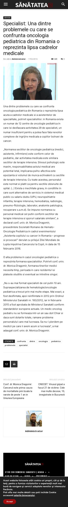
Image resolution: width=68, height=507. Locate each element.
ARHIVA (7, 18)
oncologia (43, 341)
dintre (32, 341)
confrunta (21, 341)
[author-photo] (34, 426)
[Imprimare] (14, 364)
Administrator (19, 59)
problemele (10, 345)
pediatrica (56, 341)
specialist (23, 345)
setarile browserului (24, 495)
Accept (9, 501)
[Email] (6, 364)
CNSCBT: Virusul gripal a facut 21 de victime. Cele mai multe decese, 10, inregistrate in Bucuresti (51, 389)
